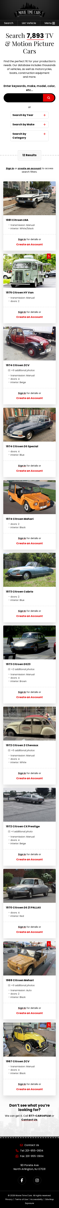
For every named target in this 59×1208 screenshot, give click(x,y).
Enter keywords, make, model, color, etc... (29, 88)
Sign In (22, 239)
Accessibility (36, 1199)
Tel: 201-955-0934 (31, 1150)
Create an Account (29, 244)
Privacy (9, 1199)
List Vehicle (29, 23)
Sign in (10, 168)
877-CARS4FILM (40, 1116)
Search (8, 23)
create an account (29, 168)
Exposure (29, 1203)
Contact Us (29, 1120)
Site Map (49, 1199)
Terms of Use (21, 1199)
